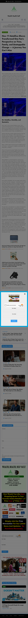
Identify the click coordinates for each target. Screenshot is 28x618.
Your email (14, 314)
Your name (14, 308)
